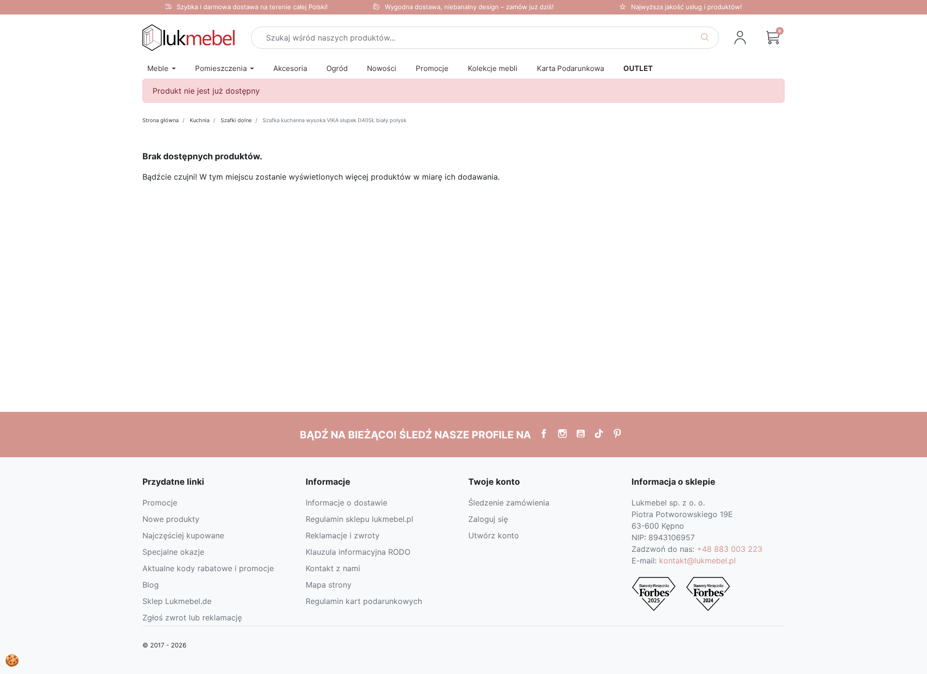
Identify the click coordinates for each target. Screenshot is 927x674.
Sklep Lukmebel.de (176, 601)
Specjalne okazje (173, 552)
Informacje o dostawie (346, 502)
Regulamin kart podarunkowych (364, 601)
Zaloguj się (488, 519)
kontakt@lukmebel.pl (697, 560)
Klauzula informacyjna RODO (358, 552)
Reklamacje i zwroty (342, 535)
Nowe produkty (170, 519)
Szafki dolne (236, 120)
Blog (150, 585)
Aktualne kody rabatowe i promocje (208, 568)
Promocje (159, 502)
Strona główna (160, 120)
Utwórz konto (493, 535)
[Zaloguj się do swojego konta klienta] (740, 37)
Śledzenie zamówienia (508, 502)
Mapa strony (328, 585)
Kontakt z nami (333, 568)
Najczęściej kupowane (183, 535)
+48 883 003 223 (729, 549)
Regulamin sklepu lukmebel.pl (359, 519)
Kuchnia (200, 120)
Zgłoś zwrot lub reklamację (192, 617)
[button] (773, 37)
